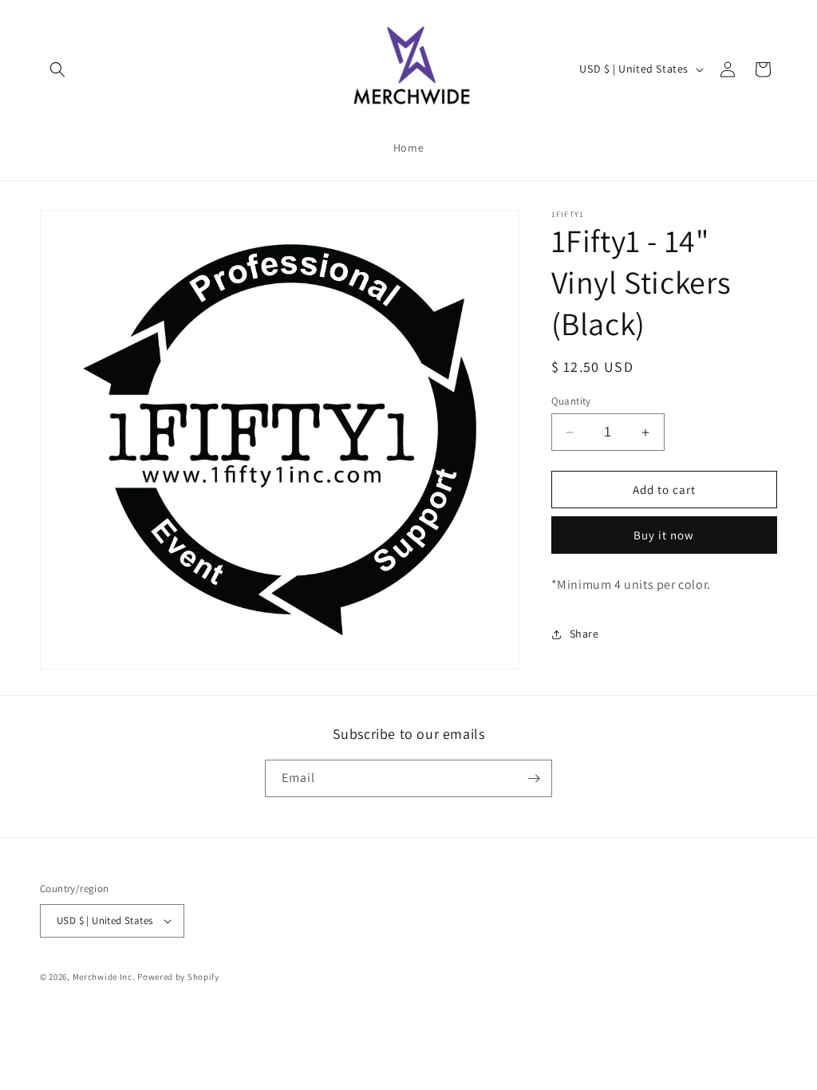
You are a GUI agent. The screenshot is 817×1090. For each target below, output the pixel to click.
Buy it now (663, 535)
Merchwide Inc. (104, 976)
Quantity (571, 401)
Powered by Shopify (178, 976)
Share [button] (584, 633)
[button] (57, 69)
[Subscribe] (533, 778)
